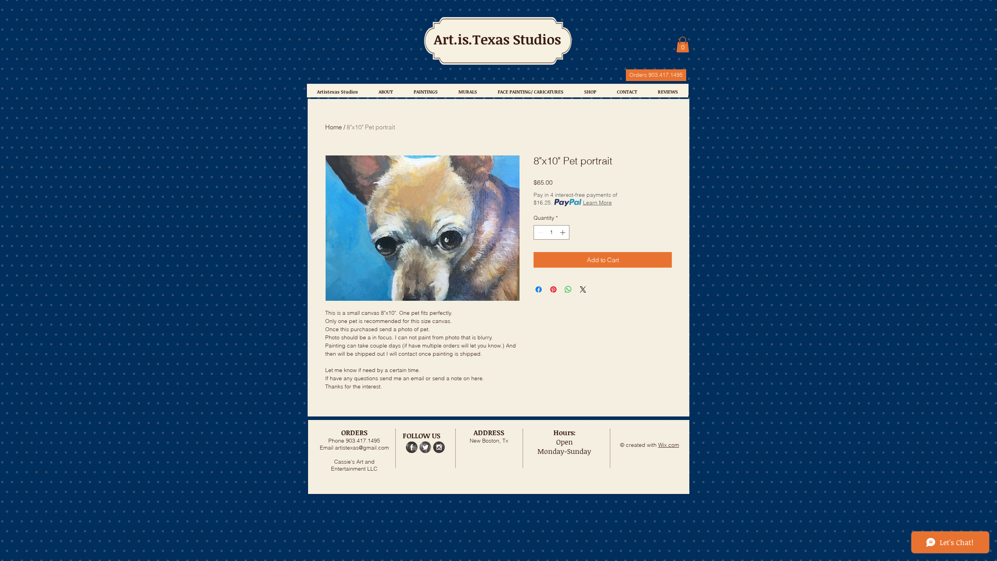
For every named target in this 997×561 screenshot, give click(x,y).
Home (333, 127)
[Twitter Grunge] (425, 447)
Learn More (597, 202)
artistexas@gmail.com (362, 447)
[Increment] (563, 232)
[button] (682, 45)
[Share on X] (583, 289)
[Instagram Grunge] (439, 447)
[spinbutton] (551, 232)
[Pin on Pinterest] (553, 289)
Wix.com (668, 444)
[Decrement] (539, 232)
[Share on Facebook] (538, 289)
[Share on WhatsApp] (568, 289)
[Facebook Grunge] (411, 447)
